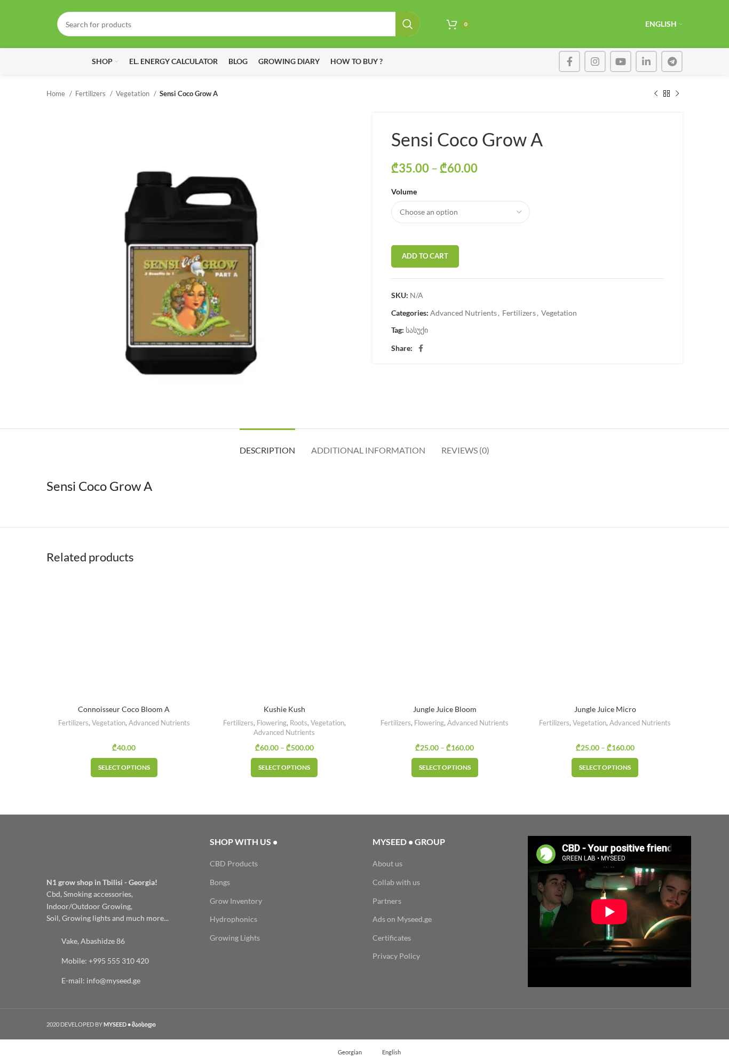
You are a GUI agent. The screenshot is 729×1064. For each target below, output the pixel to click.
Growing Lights (235, 937)
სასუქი (417, 329)
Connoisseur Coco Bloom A (124, 709)
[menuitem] (345, 1051)
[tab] (267, 444)
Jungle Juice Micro (605, 709)
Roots (298, 722)
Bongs (220, 882)
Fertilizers (91, 93)
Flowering (272, 722)
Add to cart (425, 256)
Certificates (392, 937)
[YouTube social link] (620, 61)
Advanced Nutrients (463, 312)
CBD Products (234, 863)
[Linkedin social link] (646, 61)
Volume (404, 191)
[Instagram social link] (595, 61)
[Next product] (677, 94)
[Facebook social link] (569, 61)
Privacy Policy (396, 955)
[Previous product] (656, 94)
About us (387, 863)
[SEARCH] (407, 24)
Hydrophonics (233, 919)
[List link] (120, 941)
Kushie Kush (284, 709)
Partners (387, 900)
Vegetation (133, 93)
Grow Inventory (236, 900)
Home (56, 93)
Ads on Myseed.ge (402, 919)
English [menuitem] (391, 1051)
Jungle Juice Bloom (445, 709)
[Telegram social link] (672, 61)
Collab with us (396, 882)
